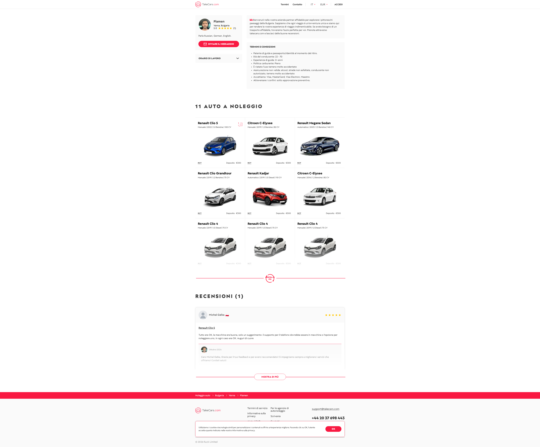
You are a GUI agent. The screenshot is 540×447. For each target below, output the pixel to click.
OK (333, 428)
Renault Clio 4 (208, 224)
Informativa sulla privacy (256, 415)
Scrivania (276, 416)
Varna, (217, 25)
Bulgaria (225, 25)
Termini (285, 4)
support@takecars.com (325, 409)
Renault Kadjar (258, 173)
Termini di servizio (257, 408)
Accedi (338, 4)
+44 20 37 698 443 (328, 417)
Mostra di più (270, 376)
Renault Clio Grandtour (214, 173)
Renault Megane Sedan (314, 123)
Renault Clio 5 (208, 123)
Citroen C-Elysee (260, 123)
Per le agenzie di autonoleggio (280, 409)
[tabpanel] (220, 146)
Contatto (297, 4)
